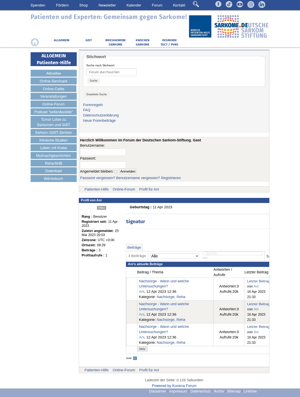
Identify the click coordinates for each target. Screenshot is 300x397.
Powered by (161, 385)
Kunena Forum (184, 385)
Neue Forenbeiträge (99, 121)
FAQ (86, 110)
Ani (141, 291)
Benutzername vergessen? (138, 178)
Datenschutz (201, 391)
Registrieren (171, 178)
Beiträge (134, 247)
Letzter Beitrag (258, 281)
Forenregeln (93, 105)
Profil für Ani (149, 189)
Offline (101, 207)
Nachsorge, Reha (171, 297)
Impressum (178, 391)
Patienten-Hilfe (96, 189)
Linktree (250, 391)
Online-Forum (124, 189)
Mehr (142, 348)
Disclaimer (157, 391)
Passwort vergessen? (97, 178)
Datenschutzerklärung (101, 115)
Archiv (219, 391)
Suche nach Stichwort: (100, 65)
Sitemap (234, 391)
